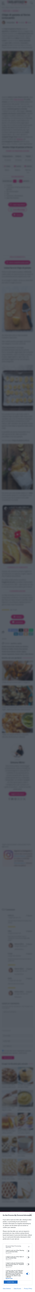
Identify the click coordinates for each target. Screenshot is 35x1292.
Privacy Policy (28, 1288)
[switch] (27, 1251)
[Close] (31, 1215)
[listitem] (17, 1246)
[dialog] (17, 1252)
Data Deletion (7, 1288)
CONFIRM (10, 1282)
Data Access (17, 1288)
